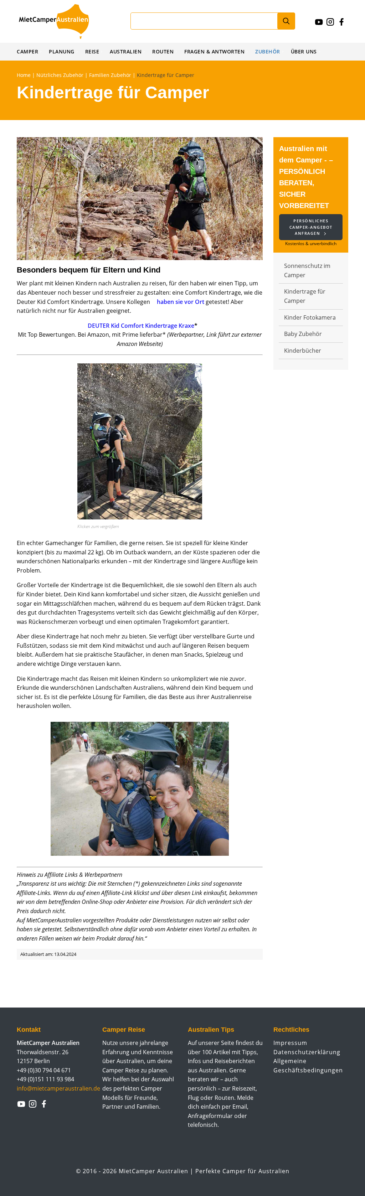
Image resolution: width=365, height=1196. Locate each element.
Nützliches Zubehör (59, 75)
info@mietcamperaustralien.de (58, 1088)
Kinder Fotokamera (310, 317)
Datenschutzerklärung (306, 1052)
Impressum (290, 1043)
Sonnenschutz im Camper (307, 270)
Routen (163, 51)
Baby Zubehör (303, 334)
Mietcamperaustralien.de (61, 21)
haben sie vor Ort (180, 302)
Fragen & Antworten (214, 51)
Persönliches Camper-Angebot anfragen (311, 227)
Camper (27, 51)
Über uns (304, 51)
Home (24, 75)
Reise (92, 51)
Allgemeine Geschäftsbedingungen (308, 1065)
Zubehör (267, 51)
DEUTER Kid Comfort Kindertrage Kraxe (141, 326)
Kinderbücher (302, 350)
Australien (126, 51)
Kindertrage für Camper (304, 296)
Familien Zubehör (110, 75)
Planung (61, 51)
